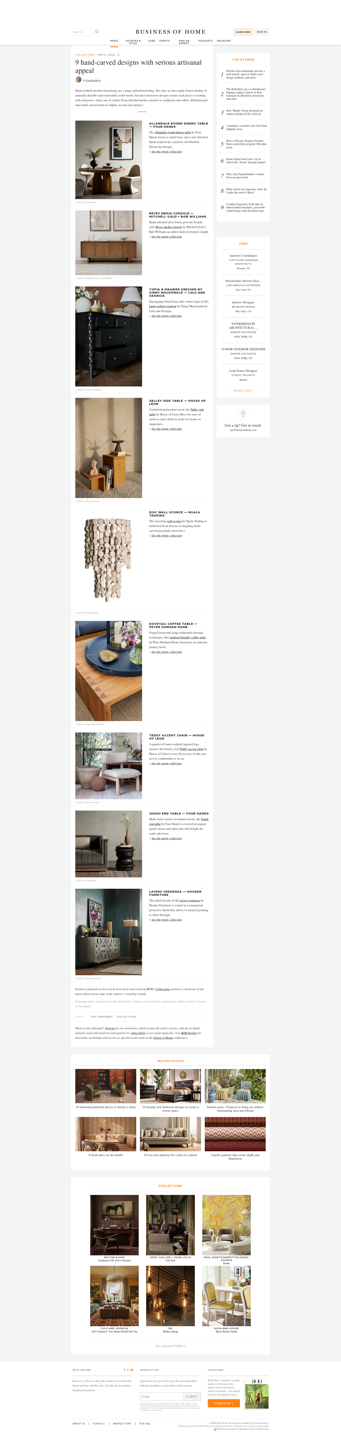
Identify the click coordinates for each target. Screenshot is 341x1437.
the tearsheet (101, 1016)
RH (170, 1328)
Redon (226, 1263)
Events (164, 40)
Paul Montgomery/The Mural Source (226, 1259)
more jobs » (243, 390)
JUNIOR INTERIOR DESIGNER (243, 349)
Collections (163, 989)
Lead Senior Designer (243, 370)
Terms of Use (145, 1406)
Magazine (224, 40)
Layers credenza (190, 900)
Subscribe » (224, 1403)
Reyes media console (169, 227)
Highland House (226, 1328)
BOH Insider (189, 1033)
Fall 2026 (170, 1260)
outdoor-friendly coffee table (188, 637)
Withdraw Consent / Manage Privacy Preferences (242, 1429)
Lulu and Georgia (114, 1328)
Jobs (151, 40)
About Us (78, 1423)
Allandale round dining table (173, 132)
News (114, 40)
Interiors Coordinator (243, 255)
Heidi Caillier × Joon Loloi (170, 1257)
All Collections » (170, 1346)
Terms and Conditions (240, 1423)
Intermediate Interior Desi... (243, 280)
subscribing (138, 1033)
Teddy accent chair (192, 749)
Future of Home (163, 1038)
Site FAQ (144, 1423)
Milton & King (114, 1257)
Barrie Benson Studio (226, 1331)
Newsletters (122, 1423)
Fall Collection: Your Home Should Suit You (114, 1331)
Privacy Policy (193, 1406)
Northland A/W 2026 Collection (114, 1260)
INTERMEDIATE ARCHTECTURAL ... (243, 325)
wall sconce (174, 521)
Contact (99, 1423)
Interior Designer (243, 302)
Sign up (110, 1028)
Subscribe (243, 32)
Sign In (262, 32)
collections (85, 54)
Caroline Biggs (93, 80)
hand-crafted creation (162, 306)
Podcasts (205, 40)
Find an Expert (184, 42)
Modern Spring (170, 1331)
